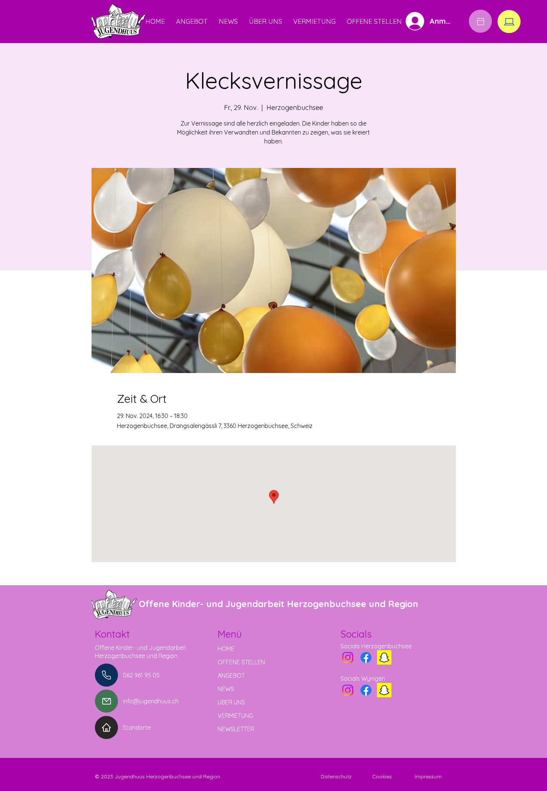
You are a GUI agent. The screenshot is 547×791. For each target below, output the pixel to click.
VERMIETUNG (235, 715)
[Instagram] (347, 657)
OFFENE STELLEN (241, 662)
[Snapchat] (384, 657)
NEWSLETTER (236, 729)
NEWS (226, 689)
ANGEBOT (231, 675)
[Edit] (480, 21)
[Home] (106, 727)
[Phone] (106, 675)
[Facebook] (366, 657)
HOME (226, 648)
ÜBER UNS (231, 702)
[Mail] (106, 701)
